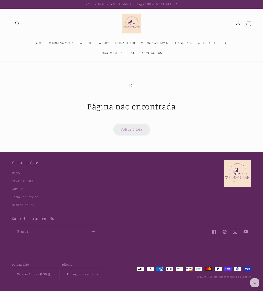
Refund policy (23, 205)
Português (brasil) (80, 274)
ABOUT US (20, 189)
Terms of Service (25, 197)
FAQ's (16, 173)
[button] (17, 23)
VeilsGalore (211, 276)
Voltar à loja (131, 129)
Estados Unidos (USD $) (33, 274)
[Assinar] (93, 231)
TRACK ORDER (23, 181)
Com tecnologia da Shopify (234, 276)
